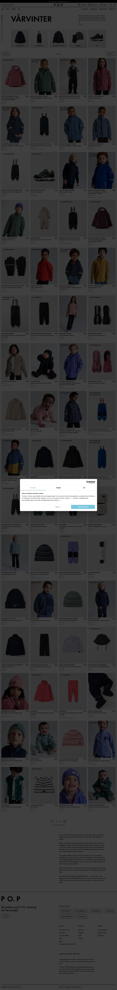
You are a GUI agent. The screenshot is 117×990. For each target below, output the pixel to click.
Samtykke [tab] (33, 487)
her (71, 498)
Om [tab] (84, 487)
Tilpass (57, 507)
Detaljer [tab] (58, 487)
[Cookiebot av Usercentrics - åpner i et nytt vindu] (87, 482)
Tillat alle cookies (83, 507)
